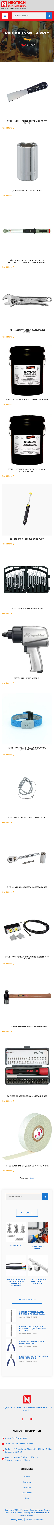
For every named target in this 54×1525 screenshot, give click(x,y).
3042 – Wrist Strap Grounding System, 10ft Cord (27, 958)
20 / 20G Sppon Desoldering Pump (27, 539)
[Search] (49, 15)
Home (22, 45)
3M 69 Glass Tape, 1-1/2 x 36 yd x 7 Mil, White (27, 1166)
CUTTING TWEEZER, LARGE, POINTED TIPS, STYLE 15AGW (32, 1313)
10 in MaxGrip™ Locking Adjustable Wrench (27, 331)
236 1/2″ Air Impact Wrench (27, 678)
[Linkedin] (31, 1419)
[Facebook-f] (22, 1419)
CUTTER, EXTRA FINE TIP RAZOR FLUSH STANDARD (33, 1357)
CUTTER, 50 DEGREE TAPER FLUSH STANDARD (31, 1342)
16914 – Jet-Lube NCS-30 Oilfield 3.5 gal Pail (27, 399)
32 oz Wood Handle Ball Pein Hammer (27, 1026)
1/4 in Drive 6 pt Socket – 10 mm (27, 190)
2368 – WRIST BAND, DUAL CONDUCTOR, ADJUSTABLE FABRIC (27, 749)
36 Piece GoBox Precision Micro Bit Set (27, 1096)
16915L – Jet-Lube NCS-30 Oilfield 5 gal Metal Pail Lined (27, 470)
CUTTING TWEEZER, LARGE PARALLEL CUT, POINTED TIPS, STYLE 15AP (32, 1329)
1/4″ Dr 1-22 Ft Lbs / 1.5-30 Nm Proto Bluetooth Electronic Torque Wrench (27, 261)
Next (32, 1178)
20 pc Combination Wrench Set (27, 608)
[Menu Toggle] (5, 16)
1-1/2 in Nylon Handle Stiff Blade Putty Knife (27, 122)
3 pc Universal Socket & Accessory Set (27, 887)
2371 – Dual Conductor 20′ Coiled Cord (27, 817)
